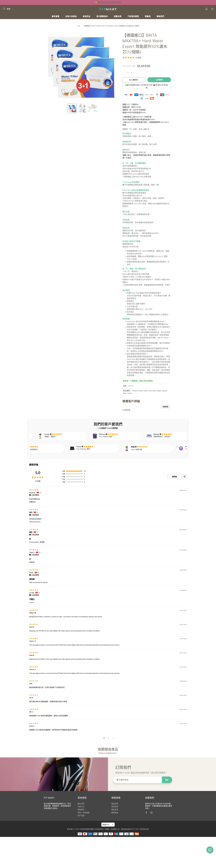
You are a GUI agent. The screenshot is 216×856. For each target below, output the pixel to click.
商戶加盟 (81, 815)
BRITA (131, 386)
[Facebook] (146, 813)
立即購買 (159, 80)
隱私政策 (114, 810)
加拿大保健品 (71, 16)
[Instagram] (151, 813)
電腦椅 (148, 16)
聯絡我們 (160, 16)
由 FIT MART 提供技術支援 (140, 829)
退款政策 (114, 806)
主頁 (78, 26)
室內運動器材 (102, 16)
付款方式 (81, 806)
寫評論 (174, 477)
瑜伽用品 (86, 16)
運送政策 (114, 804)
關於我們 (81, 804)
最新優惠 (55, 16)
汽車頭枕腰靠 (133, 16)
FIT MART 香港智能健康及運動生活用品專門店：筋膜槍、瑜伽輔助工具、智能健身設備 (101, 829)
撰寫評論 (165, 407)
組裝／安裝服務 (83, 813)
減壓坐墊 (118, 16)
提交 (167, 780)
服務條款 (114, 813)
